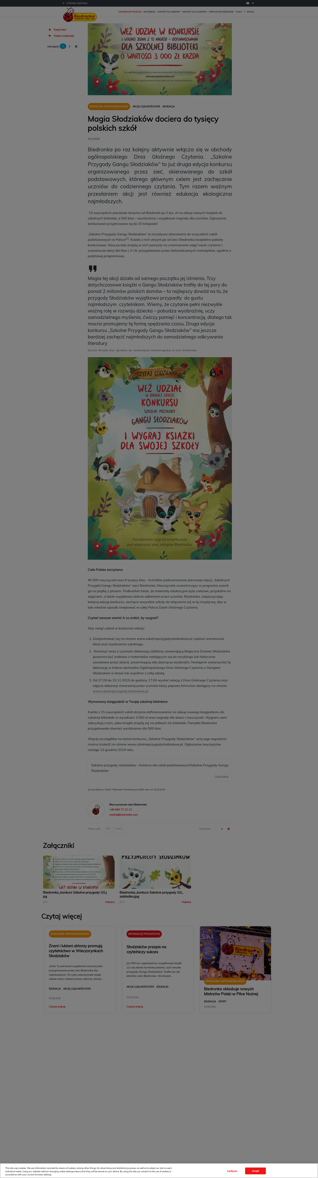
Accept (255, 1170)
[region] (159, 1170)
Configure (232, 1170)
